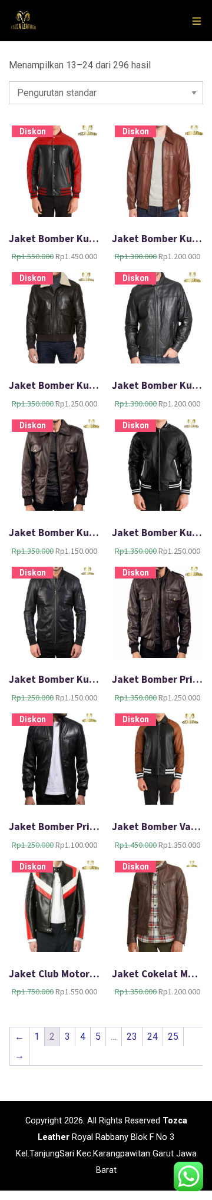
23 (132, 1036)
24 (152, 1036)
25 (173, 1036)
